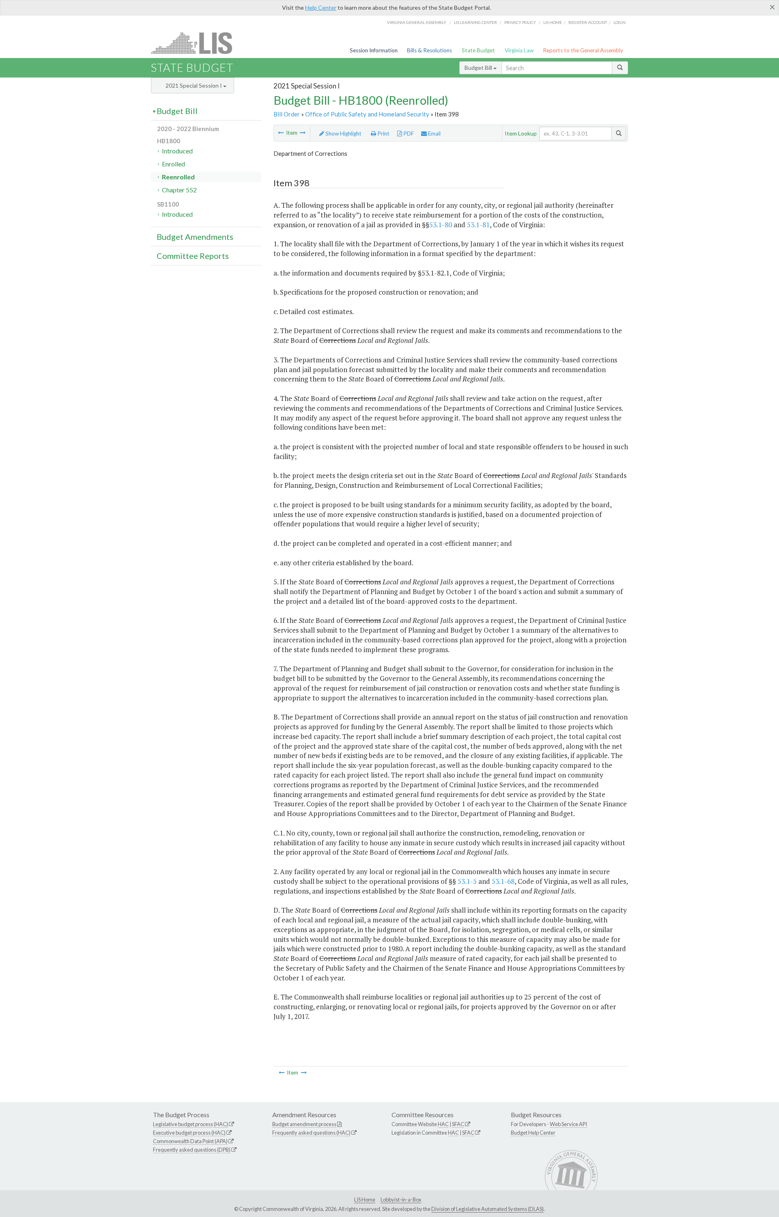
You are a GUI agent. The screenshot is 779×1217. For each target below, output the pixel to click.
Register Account (587, 22)
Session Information (374, 50)
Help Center (320, 7)
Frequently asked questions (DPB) (191, 1149)
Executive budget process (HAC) (189, 1132)
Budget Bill (479, 67)
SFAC (458, 1124)
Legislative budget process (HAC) (190, 1124)
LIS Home (364, 1199)
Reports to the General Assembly (583, 50)
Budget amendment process (304, 1124)
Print (383, 133)
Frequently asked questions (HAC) (311, 1132)
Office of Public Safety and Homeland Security (367, 114)
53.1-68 (503, 881)
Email (434, 133)
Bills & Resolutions (429, 50)
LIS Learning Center (475, 22)
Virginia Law (519, 50)
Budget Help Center (533, 1132)
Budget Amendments (195, 236)
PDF (408, 133)
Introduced (177, 151)
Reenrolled (178, 177)
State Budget (478, 50)
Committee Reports (193, 256)
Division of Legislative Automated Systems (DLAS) (487, 1209)
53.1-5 (467, 881)
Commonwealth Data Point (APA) (190, 1141)
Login (619, 22)
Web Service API (568, 1124)
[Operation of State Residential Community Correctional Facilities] (303, 132)
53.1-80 (440, 224)
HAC (443, 1124)
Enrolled (173, 164)
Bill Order (286, 114)
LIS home (552, 22)
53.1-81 (478, 224)
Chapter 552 (179, 190)
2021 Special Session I (194, 85)
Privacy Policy (520, 22)
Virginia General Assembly (416, 22)
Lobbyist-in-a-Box (401, 1199)
